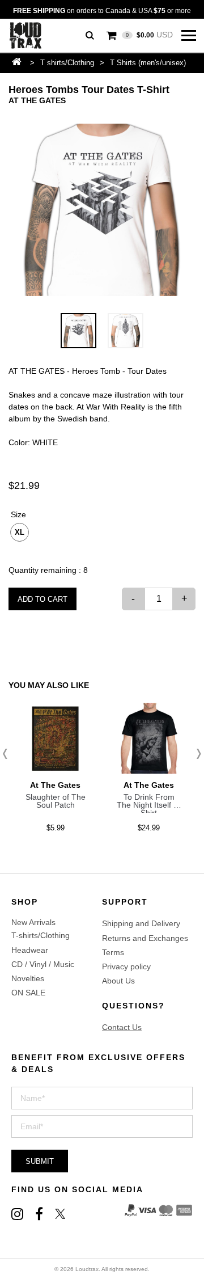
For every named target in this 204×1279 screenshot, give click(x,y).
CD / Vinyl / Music (42, 964)
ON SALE (28, 992)
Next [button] (195, 754)
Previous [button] (8, 754)
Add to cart (42, 599)
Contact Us (122, 1027)
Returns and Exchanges (145, 938)
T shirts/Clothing (67, 62)
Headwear (29, 950)
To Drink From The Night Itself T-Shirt (149, 804)
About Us (118, 980)
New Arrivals (33, 922)
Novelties (27, 978)
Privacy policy (126, 966)
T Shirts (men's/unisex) (148, 62)
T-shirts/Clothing (40, 935)
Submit (40, 1161)
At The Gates (37, 100)
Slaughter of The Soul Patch (56, 800)
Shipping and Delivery (141, 923)
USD (149, 34)
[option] (102, 210)
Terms (113, 952)
